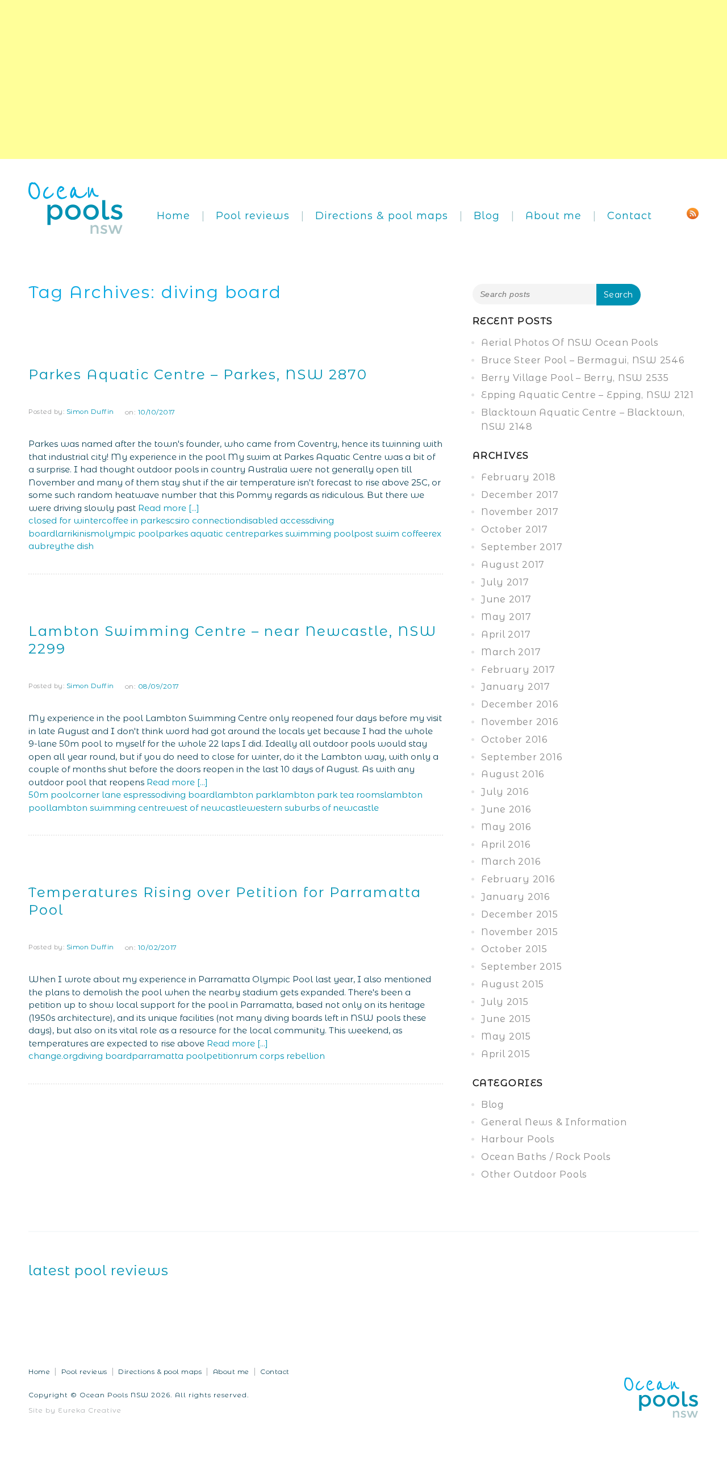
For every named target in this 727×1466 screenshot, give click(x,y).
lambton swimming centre (107, 807)
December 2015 (519, 914)
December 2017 (520, 494)
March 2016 (511, 861)
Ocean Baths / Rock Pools (546, 1156)
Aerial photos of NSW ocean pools (570, 342)
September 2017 (522, 547)
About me (553, 216)
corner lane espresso (116, 794)
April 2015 (505, 1054)
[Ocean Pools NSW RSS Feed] (693, 212)
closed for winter (65, 520)
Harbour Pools (518, 1139)
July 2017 (505, 582)
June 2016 (506, 809)
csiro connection (205, 520)
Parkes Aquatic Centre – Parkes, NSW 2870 (197, 374)
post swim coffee (391, 533)
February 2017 (518, 669)
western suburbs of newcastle (312, 807)
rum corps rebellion (282, 1055)
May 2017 (506, 616)
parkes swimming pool (303, 533)
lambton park (245, 794)
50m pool (49, 794)
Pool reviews (253, 216)
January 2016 (515, 896)
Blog (487, 216)
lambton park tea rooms (330, 794)
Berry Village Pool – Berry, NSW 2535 (575, 377)
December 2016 (519, 704)
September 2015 (521, 966)
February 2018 (518, 477)
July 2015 (505, 1001)
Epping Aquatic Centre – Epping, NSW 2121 (587, 394)
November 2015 (519, 932)
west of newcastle (206, 807)
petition (222, 1055)
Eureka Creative (90, 1410)
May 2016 (506, 827)
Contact (629, 216)
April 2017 (506, 634)
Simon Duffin (90, 412)
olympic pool (128, 533)
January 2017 (515, 686)
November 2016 (519, 722)
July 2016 (505, 791)
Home (173, 216)
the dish (77, 546)
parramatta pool (169, 1055)
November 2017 (520, 511)
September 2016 (521, 757)
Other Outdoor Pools (534, 1174)
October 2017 (514, 529)
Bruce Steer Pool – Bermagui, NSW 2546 (582, 360)
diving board (188, 794)
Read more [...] (168, 507)
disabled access (275, 520)
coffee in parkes (136, 520)
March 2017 (511, 652)
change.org (53, 1055)
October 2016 (514, 739)
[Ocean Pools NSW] (75, 207)
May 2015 (506, 1036)
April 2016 (505, 844)
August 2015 (512, 984)
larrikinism (77, 533)
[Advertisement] (341, 79)
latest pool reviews (98, 1270)
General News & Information (554, 1122)
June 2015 (506, 1018)
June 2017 (506, 599)
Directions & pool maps (381, 216)
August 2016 (512, 774)
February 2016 (518, 879)
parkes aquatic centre (205, 533)
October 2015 (514, 949)
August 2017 (513, 564)
